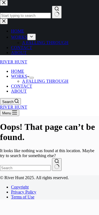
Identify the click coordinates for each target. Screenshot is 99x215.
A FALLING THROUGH (45, 81)
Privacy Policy (23, 192)
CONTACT (21, 86)
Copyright (20, 187)
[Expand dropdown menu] (31, 78)
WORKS (19, 76)
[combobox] (25, 168)
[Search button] (57, 164)
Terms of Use (22, 197)
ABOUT (19, 91)
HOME (17, 71)
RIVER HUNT (13, 62)
